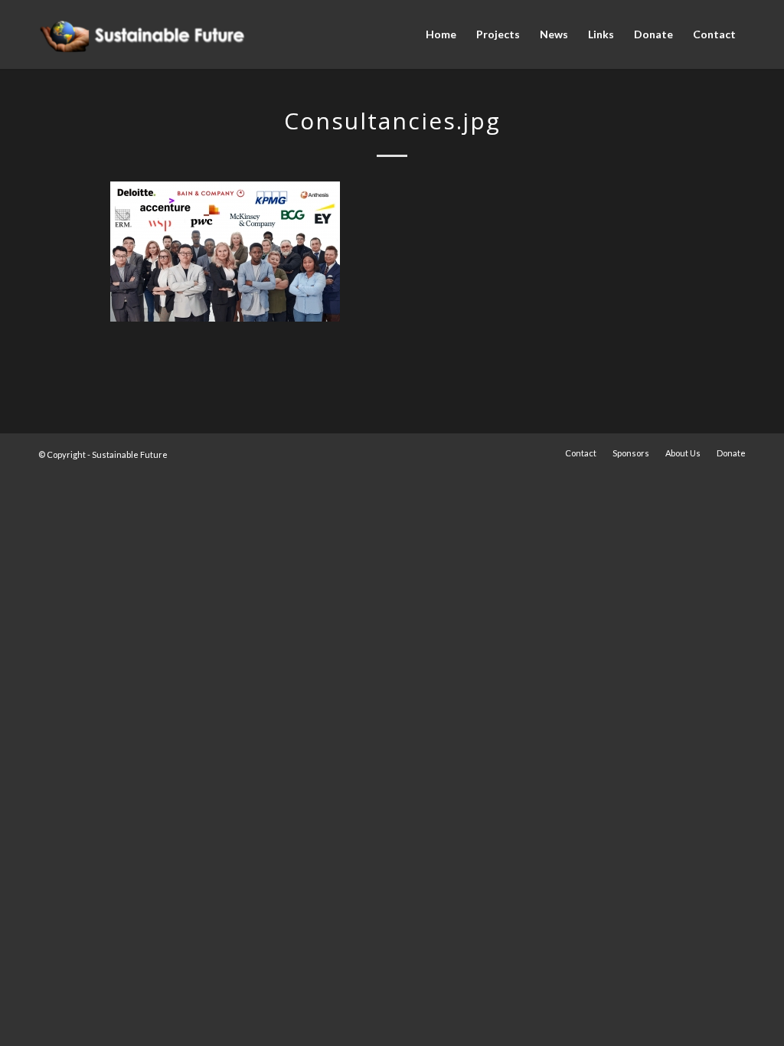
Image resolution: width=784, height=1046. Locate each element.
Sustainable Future (130, 454)
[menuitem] (441, 34)
